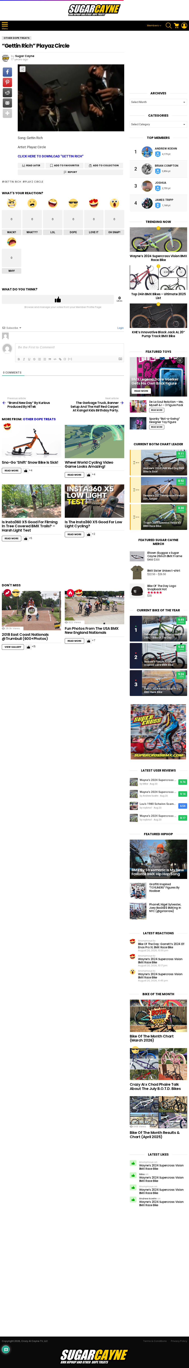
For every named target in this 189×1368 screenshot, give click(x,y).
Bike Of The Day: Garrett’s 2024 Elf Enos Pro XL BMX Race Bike (161, 945)
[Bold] (18, 359)
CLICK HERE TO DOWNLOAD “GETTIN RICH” (50, 156)
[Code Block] (55, 359)
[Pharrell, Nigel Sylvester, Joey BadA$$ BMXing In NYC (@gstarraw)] (138, 911)
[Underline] (29, 359)
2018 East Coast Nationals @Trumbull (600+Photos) (25, 636)
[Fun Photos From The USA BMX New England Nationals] (94, 607)
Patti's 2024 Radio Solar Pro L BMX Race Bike (162, 690)
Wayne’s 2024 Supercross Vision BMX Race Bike (158, 258)
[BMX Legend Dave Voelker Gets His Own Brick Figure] (158, 376)
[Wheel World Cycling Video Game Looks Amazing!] (94, 441)
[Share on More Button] (7, 113)
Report (72, 172)
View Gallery (13, 647)
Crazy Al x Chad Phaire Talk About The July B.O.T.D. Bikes (155, 1086)
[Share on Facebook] (7, 72)
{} (65, 359)
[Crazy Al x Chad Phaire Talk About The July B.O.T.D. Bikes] (158, 1064)
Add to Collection (106, 165)
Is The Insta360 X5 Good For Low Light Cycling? (93, 524)
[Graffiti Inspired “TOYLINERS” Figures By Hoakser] (138, 891)
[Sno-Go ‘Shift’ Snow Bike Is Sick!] (31, 441)
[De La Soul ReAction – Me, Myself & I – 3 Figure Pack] (138, 406)
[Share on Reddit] (7, 92)
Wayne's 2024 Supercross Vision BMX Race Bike (158, 780)
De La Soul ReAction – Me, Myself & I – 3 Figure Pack (166, 403)
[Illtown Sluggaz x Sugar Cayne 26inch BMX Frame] (137, 556)
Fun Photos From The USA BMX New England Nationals (92, 630)
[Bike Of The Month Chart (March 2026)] (158, 1016)
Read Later (33, 165)
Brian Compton (166, 165)
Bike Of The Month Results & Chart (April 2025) (155, 1134)
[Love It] (7, 426)
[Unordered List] (44, 359)
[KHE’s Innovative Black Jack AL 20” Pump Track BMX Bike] (158, 315)
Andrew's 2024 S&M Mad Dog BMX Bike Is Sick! (164, 470)
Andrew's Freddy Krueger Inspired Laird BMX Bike (159, 663)
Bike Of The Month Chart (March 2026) (152, 1038)
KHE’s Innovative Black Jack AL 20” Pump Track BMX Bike (158, 334)
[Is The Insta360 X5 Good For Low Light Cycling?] (94, 501)
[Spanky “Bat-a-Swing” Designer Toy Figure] (138, 423)
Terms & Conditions (155, 1341)
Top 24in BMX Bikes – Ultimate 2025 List (158, 296)
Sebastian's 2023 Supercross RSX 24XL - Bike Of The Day (164, 636)
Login (120, 327)
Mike (142, 1174)
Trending (7, 592)
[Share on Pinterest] (7, 82)
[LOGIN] (184, 25)
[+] (70, 359)
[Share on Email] (7, 103)
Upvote (58, 299)
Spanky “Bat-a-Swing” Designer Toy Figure (164, 420)
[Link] (60, 359)
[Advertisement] (69, 564)
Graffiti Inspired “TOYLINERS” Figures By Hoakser (164, 887)
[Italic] (24, 359)
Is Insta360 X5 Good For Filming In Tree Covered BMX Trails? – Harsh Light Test (30, 526)
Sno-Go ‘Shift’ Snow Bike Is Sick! (30, 462)
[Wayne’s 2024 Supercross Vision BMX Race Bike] (158, 239)
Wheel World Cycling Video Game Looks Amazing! (89, 464)
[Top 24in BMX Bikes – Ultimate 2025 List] (158, 277)
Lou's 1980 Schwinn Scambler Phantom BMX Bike (158, 804)
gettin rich (12, 182)
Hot (70, 592)
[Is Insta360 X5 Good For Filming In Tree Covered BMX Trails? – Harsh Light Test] (31, 501)
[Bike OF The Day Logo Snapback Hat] (137, 591)
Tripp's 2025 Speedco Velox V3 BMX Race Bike (162, 524)
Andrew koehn (166, 148)
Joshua (160, 182)
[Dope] (16, 592)
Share (22, 69)
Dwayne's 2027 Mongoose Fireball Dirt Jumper (163, 497)
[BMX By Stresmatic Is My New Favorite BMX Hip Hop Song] (158, 859)
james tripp (164, 200)
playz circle (34, 182)
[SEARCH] (169, 25)
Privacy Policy (179, 1341)
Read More (11, 470)
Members (153, 25)
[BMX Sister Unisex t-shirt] (137, 572)
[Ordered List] (39, 359)
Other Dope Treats (39, 419)
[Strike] (34, 359)
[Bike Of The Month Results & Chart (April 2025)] (158, 1112)
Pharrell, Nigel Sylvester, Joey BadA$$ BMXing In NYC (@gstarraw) (165, 907)
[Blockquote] (49, 359)
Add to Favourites (66, 165)
